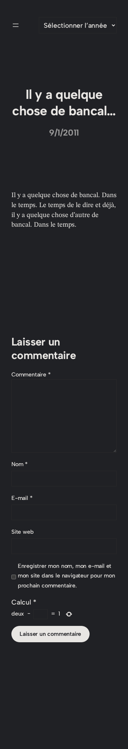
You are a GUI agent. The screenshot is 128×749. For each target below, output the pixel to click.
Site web (22, 531)
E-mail (21, 498)
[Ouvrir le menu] (15, 25)
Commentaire (31, 374)
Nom (19, 464)
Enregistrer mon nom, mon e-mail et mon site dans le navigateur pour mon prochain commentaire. (66, 576)
